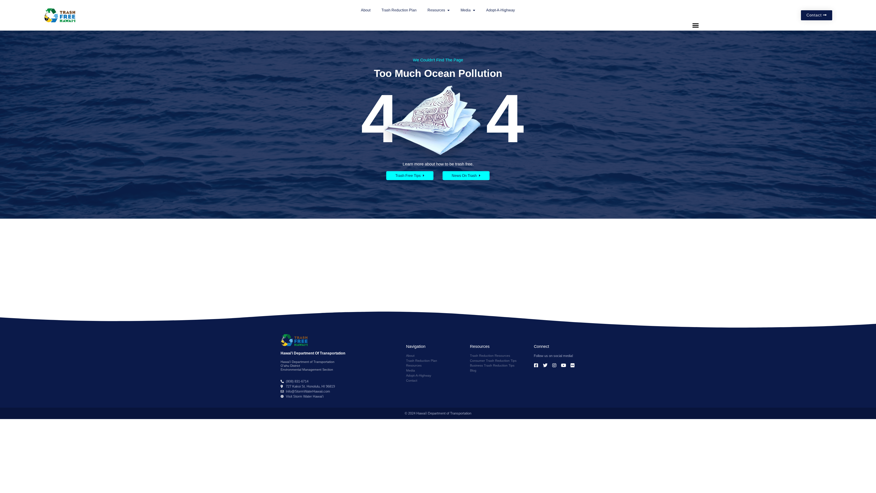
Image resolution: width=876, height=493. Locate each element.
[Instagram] (554, 365)
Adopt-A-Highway (500, 10)
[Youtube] (563, 365)
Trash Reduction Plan (399, 10)
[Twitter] (545, 365)
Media (466, 10)
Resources (436, 10)
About (365, 10)
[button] (696, 25)
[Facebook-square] (536, 365)
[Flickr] (572, 365)
